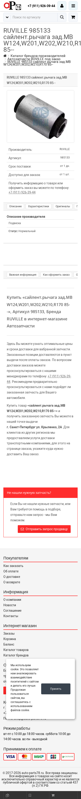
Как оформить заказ (56, 274)
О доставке (11, 577)
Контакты (10, 616)
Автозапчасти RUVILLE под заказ (34, 59)
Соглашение (12, 610)
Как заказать (13, 566)
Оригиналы (63, 206)
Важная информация (22, 274)
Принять (55, 688)
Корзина (9, 639)
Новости (9, 605)
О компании (12, 599)
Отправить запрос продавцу (46, 529)
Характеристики (38, 206)
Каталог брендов (16, 655)
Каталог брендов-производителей (38, 56)
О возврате (11, 582)
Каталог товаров (16, 650)
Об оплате (10, 571)
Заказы (9, 633)
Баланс (8, 644)
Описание (15, 206)
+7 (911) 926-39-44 (41, 6)
